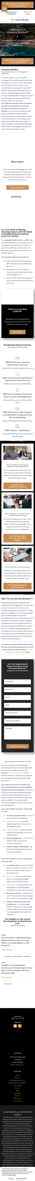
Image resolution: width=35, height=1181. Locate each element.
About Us (17, 1078)
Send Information (17, 746)
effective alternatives (16, 773)
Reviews (17, 1088)
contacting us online (17, 652)
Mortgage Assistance (17, 1080)
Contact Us (17, 1093)
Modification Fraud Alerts (17, 1083)
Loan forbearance (13, 830)
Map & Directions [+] (17, 1065)
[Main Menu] (4, 8)
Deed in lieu (11, 885)
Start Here (17, 332)
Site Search (17, 1098)
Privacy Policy (17, 1101)
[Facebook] (20, 1026)
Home (17, 1075)
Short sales (11, 876)
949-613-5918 (28, 13)
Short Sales (17, 1085)
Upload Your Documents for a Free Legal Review (17, 5)
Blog (17, 1091)
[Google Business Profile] (15, 1026)
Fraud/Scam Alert (17, 187)
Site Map (17, 1096)
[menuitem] (17, 1075)
